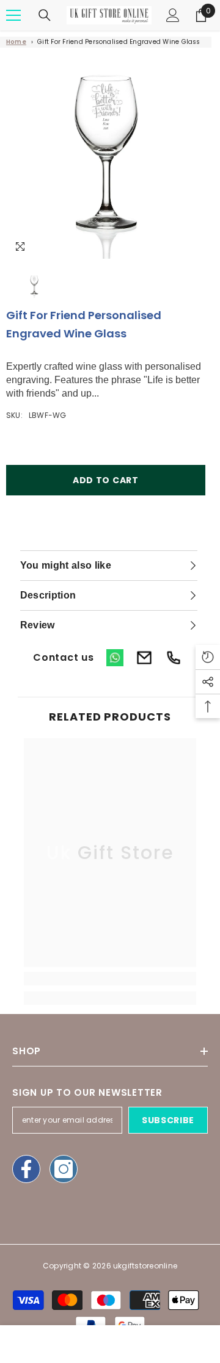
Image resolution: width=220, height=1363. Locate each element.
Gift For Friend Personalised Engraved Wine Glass (118, 41)
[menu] (13, 15)
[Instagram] (64, 1169)
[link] (110, 978)
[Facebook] (26, 1169)
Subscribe (168, 1120)
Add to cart (106, 480)
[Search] (44, 15)
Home (16, 41)
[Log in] (173, 15)
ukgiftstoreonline (145, 1266)
